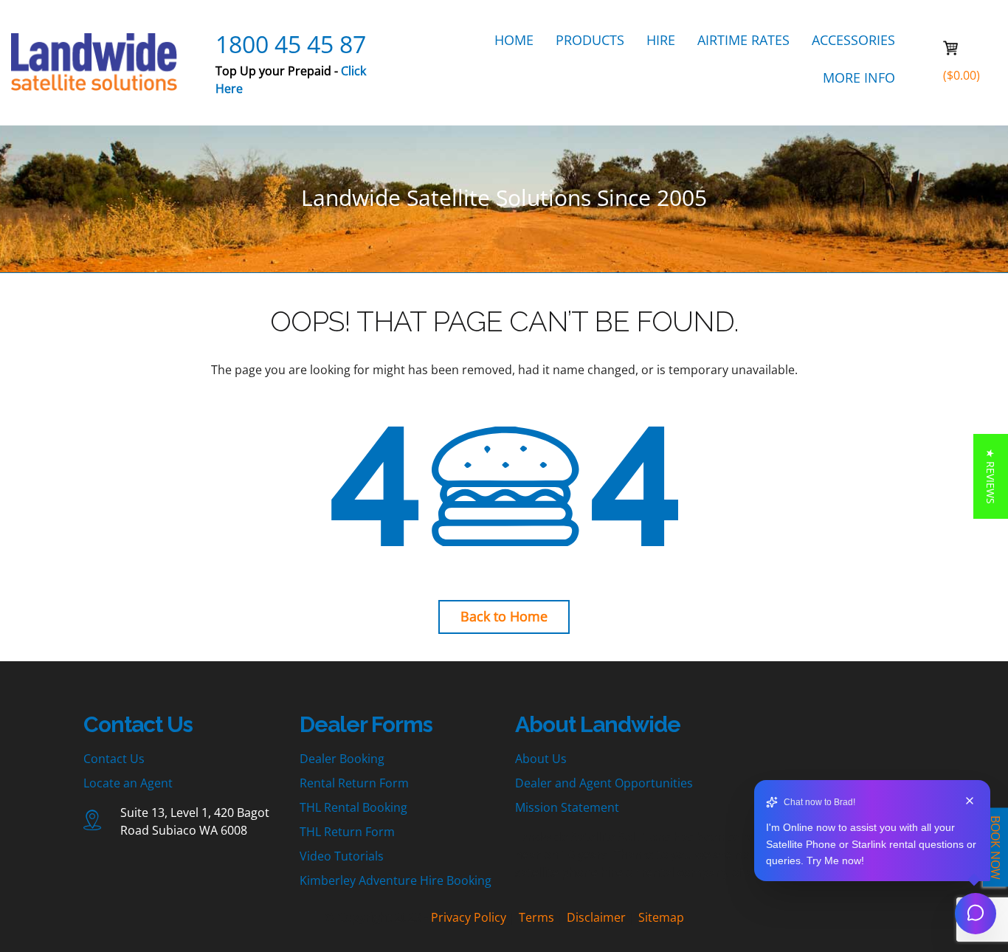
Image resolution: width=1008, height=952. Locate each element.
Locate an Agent (128, 783)
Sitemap (661, 917)
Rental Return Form (354, 783)
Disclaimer (596, 917)
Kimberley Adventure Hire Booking (395, 880)
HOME (514, 40)
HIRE (660, 40)
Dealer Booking (342, 759)
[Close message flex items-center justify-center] (969, 802)
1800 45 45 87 (290, 44)
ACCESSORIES (853, 40)
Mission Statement (567, 807)
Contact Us (114, 759)
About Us (541, 759)
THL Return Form (347, 832)
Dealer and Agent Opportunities (604, 783)
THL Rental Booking (353, 807)
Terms (536, 917)
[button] (990, 476)
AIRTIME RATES (743, 40)
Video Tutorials (342, 856)
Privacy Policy (468, 917)
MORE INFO (859, 77)
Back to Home (504, 616)
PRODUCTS (590, 40)
